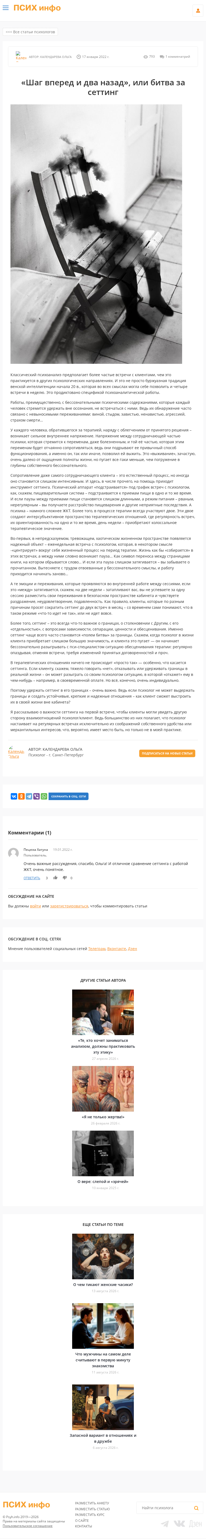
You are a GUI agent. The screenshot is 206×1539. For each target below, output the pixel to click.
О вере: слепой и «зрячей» (103, 1181)
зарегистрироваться (69, 905)
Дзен (132, 948)
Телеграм (96, 948)
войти (35, 905)
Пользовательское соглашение (28, 1525)
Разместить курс (90, 1514)
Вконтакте (116, 948)
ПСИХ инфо (37, 8)
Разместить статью (92, 1509)
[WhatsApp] (44, 796)
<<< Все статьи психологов (30, 31)
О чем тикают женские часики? (103, 1284)
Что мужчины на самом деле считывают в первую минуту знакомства (103, 1359)
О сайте (82, 1520)
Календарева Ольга (55, 57)
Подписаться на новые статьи (167, 753)
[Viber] (36, 796)
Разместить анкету (92, 1503)
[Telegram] (29, 796)
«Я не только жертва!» (103, 1116)
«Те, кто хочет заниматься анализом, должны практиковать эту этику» (103, 1046)
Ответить (32, 878)
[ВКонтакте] (14, 796)
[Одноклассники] (21, 796)
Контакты (83, 1526)
